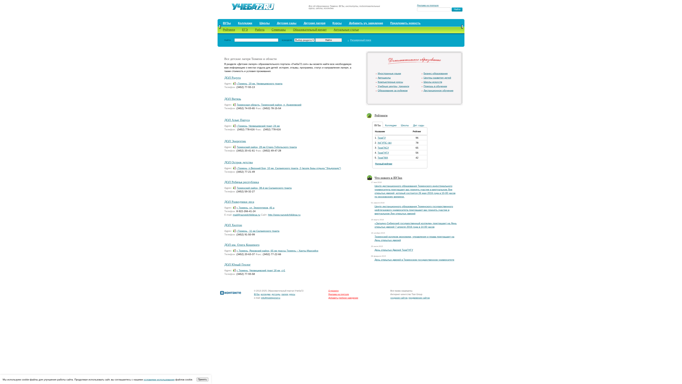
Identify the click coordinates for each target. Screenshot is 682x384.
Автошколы (384, 77)
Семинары (279, 29)
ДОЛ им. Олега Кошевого (241, 244)
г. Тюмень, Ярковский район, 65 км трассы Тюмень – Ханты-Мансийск (277, 250)
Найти (227, 40)
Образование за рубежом (393, 90)
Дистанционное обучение (438, 90)
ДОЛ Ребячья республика (241, 182)
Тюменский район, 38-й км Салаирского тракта (264, 187)
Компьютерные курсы (390, 82)
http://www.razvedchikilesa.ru (284, 214)
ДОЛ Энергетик (235, 141)
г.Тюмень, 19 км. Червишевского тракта (259, 83)
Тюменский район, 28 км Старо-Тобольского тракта (267, 147)
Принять (202, 379)
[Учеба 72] (261, 7)
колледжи (265, 294)
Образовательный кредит (310, 29)
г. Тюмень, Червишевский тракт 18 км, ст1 (261, 270)
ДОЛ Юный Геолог (237, 264)
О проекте (333, 291)
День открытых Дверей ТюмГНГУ (394, 250)
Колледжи (245, 23)
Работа (259, 29)
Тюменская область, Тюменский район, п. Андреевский (269, 104)
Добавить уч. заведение (366, 23)
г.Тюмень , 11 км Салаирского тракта (258, 231)
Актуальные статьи (346, 29)
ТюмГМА (383, 157)
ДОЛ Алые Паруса (237, 120)
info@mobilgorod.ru (270, 298)
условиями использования (159, 379)
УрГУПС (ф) (385, 142)
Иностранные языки (389, 73)
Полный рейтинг (383, 164)
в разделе (287, 40)
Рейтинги (229, 29)
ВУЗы (227, 23)
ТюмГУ (382, 137)
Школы (264, 23)
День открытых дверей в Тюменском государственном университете (414, 259)
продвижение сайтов (419, 298)
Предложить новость (405, 23)
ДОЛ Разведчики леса (239, 201)
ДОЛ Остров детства (238, 162)
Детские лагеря (314, 23)
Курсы (337, 23)
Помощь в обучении (435, 86)
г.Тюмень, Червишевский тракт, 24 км (258, 125)
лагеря (284, 294)
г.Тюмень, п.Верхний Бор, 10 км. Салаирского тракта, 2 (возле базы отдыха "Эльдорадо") (289, 168)
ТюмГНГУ (383, 152)
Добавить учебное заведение (343, 298)
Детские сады (286, 23)
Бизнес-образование (436, 73)
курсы (292, 294)
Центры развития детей (437, 77)
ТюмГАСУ (383, 147)
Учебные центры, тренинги (393, 86)
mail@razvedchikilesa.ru (246, 214)
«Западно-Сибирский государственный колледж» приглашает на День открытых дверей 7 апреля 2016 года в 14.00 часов (416, 225)
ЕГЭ (245, 29)
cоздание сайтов (398, 298)
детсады (276, 294)
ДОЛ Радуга (232, 77)
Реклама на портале (428, 5)
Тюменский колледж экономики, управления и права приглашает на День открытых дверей (414, 238)
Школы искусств (433, 82)
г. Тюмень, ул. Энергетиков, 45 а (255, 207)
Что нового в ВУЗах (388, 177)
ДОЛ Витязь (232, 99)
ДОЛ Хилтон (233, 225)
